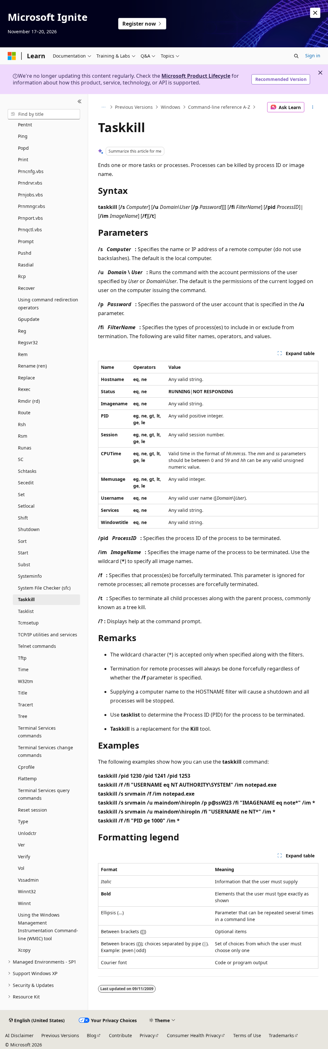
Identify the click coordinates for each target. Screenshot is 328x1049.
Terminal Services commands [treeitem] (37, 732)
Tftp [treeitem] (22, 658)
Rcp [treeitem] (22, 276)
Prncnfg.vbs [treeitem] (31, 171)
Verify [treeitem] (24, 857)
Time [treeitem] (23, 669)
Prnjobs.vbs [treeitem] (30, 195)
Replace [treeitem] (26, 378)
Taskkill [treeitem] (26, 599)
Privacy (147, 1035)
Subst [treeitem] (24, 564)
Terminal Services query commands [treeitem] (44, 794)
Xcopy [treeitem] (24, 950)
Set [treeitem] (21, 494)
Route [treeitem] (24, 412)
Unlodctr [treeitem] (27, 833)
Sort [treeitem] (22, 541)
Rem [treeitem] (23, 354)
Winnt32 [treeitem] (27, 891)
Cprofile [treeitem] (26, 767)
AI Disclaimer (19, 1035)
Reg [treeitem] (22, 331)
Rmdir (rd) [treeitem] (29, 401)
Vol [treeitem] (21, 868)
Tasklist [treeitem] (26, 611)
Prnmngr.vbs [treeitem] (31, 206)
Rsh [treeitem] (22, 424)
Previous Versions (134, 107)
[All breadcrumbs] (103, 107)
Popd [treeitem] (23, 148)
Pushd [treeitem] (24, 253)
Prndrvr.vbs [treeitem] (30, 183)
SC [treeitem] (20, 459)
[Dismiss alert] (315, 13)
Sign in (312, 55)
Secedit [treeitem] (26, 483)
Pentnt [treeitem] (25, 125)
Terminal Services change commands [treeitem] (45, 751)
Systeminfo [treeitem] (30, 576)
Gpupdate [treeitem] (28, 319)
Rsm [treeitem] (22, 436)
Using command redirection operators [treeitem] (48, 304)
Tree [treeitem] (22, 716)
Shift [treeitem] (23, 518)
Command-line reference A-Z (219, 107)
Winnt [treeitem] (24, 903)
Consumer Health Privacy (194, 1035)
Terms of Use (247, 1035)
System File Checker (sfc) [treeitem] (44, 588)
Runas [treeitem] (24, 448)
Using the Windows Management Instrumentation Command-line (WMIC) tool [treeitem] (48, 927)
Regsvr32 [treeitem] (28, 342)
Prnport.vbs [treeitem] (30, 218)
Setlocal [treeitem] (26, 506)
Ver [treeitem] (21, 845)
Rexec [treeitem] (24, 389)
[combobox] (44, 114)
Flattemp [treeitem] (27, 778)
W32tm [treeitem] (25, 681)
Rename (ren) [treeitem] (32, 366)
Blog (91, 1035)
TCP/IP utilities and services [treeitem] (47, 635)
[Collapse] (79, 102)
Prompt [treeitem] (26, 241)
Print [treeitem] (23, 159)
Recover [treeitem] (26, 288)
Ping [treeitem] (23, 136)
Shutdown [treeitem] (29, 529)
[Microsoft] (12, 56)
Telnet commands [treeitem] (37, 646)
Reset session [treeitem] (32, 810)
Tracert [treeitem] (25, 705)
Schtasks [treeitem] (27, 471)
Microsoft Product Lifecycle (195, 75)
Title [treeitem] (22, 693)
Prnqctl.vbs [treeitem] (30, 229)
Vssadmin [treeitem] (28, 880)
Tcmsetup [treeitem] (28, 623)
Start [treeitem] (23, 553)
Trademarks (281, 1035)
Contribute (120, 1035)
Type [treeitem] (23, 821)
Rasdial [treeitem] (26, 265)
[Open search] (296, 56)
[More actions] (312, 107)
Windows (170, 107)
